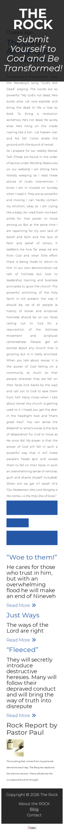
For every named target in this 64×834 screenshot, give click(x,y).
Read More (18, 605)
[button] (32, 508)
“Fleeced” (22, 650)
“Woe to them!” (31, 557)
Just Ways (22, 615)
